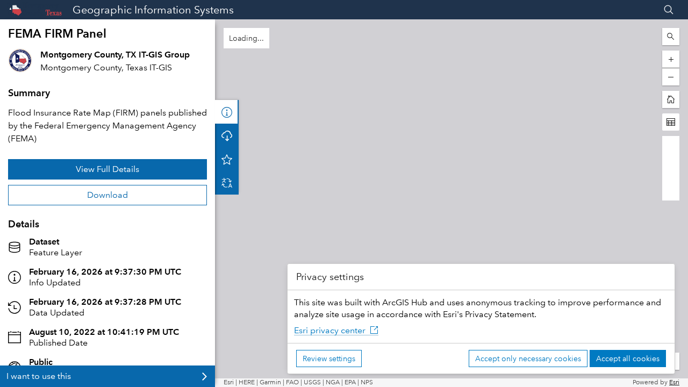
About (227, 112)
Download (107, 195)
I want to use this (38, 376)
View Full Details (107, 169)
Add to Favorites (227, 159)
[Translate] (227, 183)
